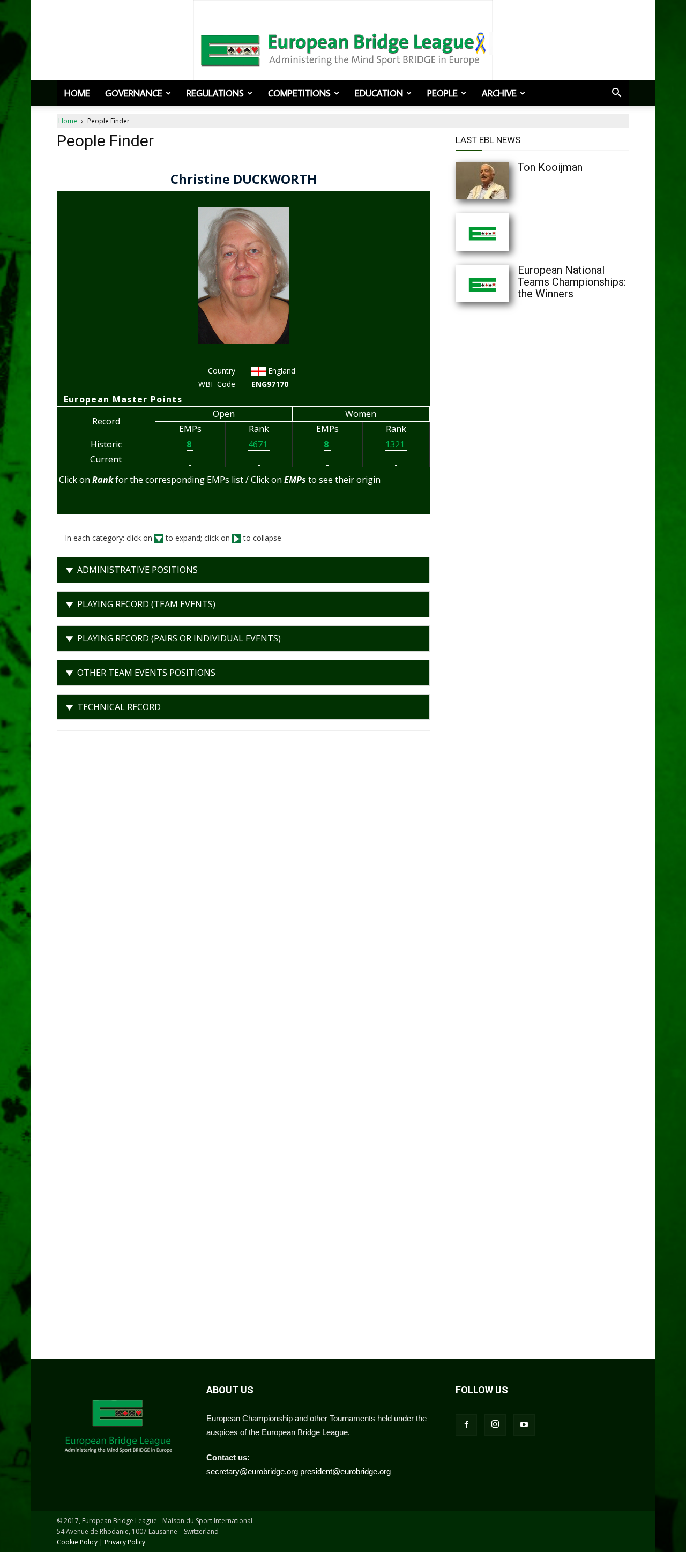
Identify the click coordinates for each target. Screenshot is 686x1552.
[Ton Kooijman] (504, 180)
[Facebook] (466, 1425)
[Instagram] (495, 1425)
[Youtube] (524, 1425)
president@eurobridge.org (345, 1471)
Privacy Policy (125, 1542)
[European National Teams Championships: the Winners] (504, 283)
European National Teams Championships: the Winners (572, 282)
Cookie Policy (77, 1542)
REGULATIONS (215, 93)
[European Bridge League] (343, 48)
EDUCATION (379, 93)
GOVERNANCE (133, 93)
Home (77, 93)
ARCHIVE (499, 93)
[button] (616, 93)
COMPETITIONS (299, 93)
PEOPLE (442, 93)
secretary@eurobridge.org (252, 1471)
